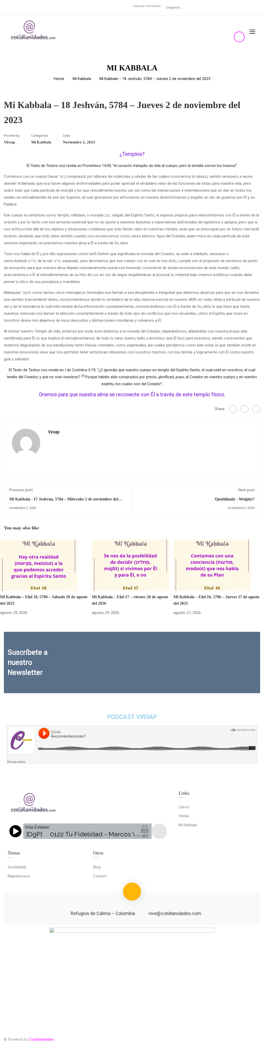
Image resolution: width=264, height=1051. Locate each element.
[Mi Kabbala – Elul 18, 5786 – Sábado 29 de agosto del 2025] (38, 565)
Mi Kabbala (82, 78)
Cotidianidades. (42, 1039)
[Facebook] (233, 409)
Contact (100, 876)
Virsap (9, 142)
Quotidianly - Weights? (235, 499)
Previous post (21, 490)
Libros (184, 807)
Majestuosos (19, 876)
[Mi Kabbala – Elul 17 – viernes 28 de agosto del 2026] (130, 565)
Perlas (184, 816)
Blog (97, 867)
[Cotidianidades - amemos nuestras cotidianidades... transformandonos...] (33, 31)
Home (59, 78)
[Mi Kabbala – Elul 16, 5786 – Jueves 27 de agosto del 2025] (212, 565)
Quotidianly (17, 867)
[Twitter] (245, 409)
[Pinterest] (256, 409)
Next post (246, 490)
